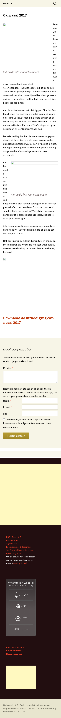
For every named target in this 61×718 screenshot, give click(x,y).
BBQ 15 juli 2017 (13, 537)
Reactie (8, 368)
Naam (7, 400)
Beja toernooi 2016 (15, 647)
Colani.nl (9, 705)
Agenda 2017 (12, 543)
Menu (6, 3)
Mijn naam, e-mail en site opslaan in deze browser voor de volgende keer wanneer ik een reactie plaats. (27, 423)
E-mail (7, 407)
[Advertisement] (30, 494)
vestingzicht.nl (20, 563)
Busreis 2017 (12, 540)
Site (5, 413)
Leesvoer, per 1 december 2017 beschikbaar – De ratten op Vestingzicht (19, 550)
